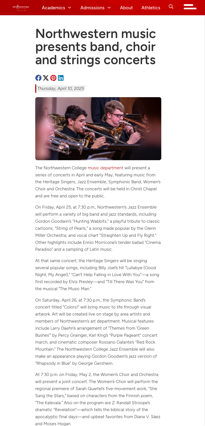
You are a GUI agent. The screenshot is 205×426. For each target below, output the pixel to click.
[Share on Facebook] (38, 78)
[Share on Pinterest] (53, 78)
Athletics (150, 7)
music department (105, 167)
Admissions (92, 7)
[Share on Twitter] (46, 78)
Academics (53, 7)
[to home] (21, 7)
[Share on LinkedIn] (60, 78)
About (126, 7)
